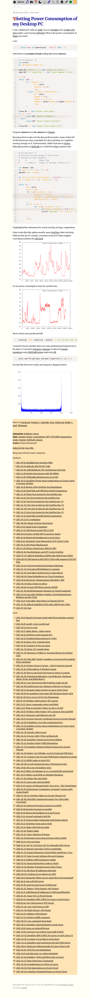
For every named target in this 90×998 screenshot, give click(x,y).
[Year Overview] (36, 2)
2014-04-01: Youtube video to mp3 (31, 732)
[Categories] (58, 2)
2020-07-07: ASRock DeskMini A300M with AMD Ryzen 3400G (44, 556)
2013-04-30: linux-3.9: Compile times (32, 649)
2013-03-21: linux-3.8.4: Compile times (33, 642)
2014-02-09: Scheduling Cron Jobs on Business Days (39, 722)
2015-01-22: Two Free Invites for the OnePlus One (38, 498)
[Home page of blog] (15, 2)
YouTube (55, 232)
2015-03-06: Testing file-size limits (31, 778)
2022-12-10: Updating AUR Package (31, 914)
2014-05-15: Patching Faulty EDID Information (37, 743)
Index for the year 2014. (23, 448)
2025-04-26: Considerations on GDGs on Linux (37, 964)
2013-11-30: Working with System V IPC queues (37, 701)
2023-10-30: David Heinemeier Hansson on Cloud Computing (43, 591)
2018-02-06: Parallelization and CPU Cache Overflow (39, 552)
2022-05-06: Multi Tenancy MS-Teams (33, 910)
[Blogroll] (49, 2)
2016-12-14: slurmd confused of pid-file (33, 816)
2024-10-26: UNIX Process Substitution (33, 950)
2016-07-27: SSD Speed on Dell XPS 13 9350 (35, 530)
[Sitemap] (53, 2)
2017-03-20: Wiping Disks (27, 831)
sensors (39, 440)
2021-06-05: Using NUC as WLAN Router (34, 896)
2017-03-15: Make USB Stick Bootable (32, 827)
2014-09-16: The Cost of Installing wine (33, 768)
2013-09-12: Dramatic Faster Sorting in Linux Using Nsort (42, 690)
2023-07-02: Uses (23, 608)
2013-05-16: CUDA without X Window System (36, 669)
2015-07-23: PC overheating (28, 519)
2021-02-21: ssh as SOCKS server (30, 881)
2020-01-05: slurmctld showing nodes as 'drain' (37, 863)
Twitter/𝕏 (35, 422)
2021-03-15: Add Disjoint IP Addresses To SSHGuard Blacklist (43, 892)
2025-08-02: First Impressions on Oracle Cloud (37, 968)
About (20, 2)
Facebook (25, 422)
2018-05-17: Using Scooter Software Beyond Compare (40, 856)
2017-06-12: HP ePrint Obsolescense (32, 545)
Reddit (67, 422)
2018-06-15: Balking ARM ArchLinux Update (36, 860)
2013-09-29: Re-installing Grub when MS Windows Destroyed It (44, 693)
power (15, 440)
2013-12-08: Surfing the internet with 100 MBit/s (37, 473)
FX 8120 (54, 30)
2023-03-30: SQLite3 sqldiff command (33, 917)
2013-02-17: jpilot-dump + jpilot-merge (33, 631)
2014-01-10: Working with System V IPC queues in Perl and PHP (44, 712)
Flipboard (59, 422)
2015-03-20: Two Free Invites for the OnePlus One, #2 (39, 501)
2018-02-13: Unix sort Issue (28, 842)
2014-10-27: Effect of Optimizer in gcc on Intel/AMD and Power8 (44, 771)
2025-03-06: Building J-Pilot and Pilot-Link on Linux (40, 957)
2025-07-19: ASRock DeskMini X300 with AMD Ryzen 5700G (43, 604)
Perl (56, 147)
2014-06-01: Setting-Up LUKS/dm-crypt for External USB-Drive (44, 753)
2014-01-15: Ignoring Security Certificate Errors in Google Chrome (45, 719)
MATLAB (35, 147)
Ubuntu (51, 132)
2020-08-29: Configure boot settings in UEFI (36, 874)
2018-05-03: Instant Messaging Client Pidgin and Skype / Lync (44, 852)
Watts (15, 36)
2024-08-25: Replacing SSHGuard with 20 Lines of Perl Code (43, 946)
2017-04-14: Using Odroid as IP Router (33, 834)
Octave (67, 143)
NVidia (67, 30)
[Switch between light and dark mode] (40, 2)
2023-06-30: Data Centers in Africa (31, 584)
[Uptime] (71, 2)
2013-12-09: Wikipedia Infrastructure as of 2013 (37, 477)
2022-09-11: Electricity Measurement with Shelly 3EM (40, 580)
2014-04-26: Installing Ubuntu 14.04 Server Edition (39, 740)
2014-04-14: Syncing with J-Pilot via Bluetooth (37, 736)
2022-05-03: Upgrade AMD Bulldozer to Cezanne (38, 569)
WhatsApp (22, 425)
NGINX (24, 988)
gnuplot (22, 437)
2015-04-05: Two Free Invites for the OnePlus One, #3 (40, 505)
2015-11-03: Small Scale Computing (31, 527)
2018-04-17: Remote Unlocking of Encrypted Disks (38, 849)
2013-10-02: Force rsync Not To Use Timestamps (37, 697)
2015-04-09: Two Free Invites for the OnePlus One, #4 (40, 509)
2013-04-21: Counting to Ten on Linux (33, 646)
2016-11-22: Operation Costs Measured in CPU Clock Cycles (42, 541)
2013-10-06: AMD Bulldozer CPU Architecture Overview (40, 470)
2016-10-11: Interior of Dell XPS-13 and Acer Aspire (38, 534)
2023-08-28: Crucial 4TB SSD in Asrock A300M (37, 587)
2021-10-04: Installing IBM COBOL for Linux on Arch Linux (43, 899)
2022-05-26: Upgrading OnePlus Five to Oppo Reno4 (39, 573)
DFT (48, 437)
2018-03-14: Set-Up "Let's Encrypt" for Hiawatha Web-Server (43, 845)
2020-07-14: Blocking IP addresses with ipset (36, 870)
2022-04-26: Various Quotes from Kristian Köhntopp (39, 566)
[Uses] (45, 2)
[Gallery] (32, 2)
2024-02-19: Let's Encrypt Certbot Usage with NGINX (40, 932)
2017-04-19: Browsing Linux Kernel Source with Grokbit (41, 838)
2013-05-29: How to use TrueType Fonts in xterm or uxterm (43, 673)
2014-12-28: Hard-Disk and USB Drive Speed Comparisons (41, 491)
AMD (40, 30)
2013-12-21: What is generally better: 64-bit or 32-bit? (39, 708)
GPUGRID (55, 437)
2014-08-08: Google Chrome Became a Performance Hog (41, 764)
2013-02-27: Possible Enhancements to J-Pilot (36, 638)
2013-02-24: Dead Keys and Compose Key (34, 635)
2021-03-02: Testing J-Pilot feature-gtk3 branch (37, 889)
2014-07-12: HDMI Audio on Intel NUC (33, 760)
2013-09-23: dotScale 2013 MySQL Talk (33, 466)
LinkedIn (45, 422)
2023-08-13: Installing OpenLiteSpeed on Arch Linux (39, 925)
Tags (15, 437)
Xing (52, 422)
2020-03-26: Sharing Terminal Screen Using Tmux (39, 867)
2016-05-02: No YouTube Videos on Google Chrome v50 (41, 796)
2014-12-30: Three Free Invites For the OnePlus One (39, 494)
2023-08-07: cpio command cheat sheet (33, 921)
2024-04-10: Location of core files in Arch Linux (37, 939)
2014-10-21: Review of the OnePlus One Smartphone (39, 487)
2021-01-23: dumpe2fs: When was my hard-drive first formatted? (44, 878)
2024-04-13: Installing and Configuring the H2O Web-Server (43, 943)
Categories (18, 434)
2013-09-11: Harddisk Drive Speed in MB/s (34, 463)
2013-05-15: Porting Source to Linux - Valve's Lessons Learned (44, 666)
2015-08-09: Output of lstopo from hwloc (34, 523)
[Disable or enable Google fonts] (66, 2)
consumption (39, 437)
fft (55, 352)
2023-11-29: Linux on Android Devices (32, 928)
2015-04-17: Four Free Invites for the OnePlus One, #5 (40, 512)
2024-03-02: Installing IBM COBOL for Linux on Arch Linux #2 (44, 935)
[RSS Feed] (75, 2)
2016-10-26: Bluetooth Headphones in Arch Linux (38, 538)
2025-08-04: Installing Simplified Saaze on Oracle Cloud (41, 971)
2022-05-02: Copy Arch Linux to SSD (32, 907)
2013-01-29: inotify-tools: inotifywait (32, 624)
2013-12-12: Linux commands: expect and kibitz (37, 704)
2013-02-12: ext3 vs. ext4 (27, 627)
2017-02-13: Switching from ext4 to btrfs (34, 824)
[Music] (27, 2)
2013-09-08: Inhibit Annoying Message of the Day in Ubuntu (43, 686)
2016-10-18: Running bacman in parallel (34, 809)
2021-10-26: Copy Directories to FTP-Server (35, 903)
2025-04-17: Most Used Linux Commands (34, 961)
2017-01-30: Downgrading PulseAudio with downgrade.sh (42, 820)
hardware (28, 434)
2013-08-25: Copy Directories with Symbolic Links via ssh (42, 683)
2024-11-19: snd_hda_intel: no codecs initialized (37, 953)
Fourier (22, 440)
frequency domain (41, 349)
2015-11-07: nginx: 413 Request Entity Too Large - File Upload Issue (46, 786)
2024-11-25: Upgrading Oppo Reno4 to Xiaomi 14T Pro (40, 601)
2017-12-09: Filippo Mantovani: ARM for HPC (36, 548)
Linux (36, 434)
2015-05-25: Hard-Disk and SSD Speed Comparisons (39, 516)
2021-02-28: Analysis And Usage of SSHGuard (36, 885)
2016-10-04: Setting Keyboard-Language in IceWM (38, 806)
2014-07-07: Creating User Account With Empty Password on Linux (46, 757)
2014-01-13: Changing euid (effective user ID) (36, 715)
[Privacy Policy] (62, 2)
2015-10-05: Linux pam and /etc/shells (33, 782)
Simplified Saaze (66, 985)
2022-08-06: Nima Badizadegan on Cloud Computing (40, 576)
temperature (66, 437)
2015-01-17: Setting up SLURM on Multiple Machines (39, 775)
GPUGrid (40, 33)
